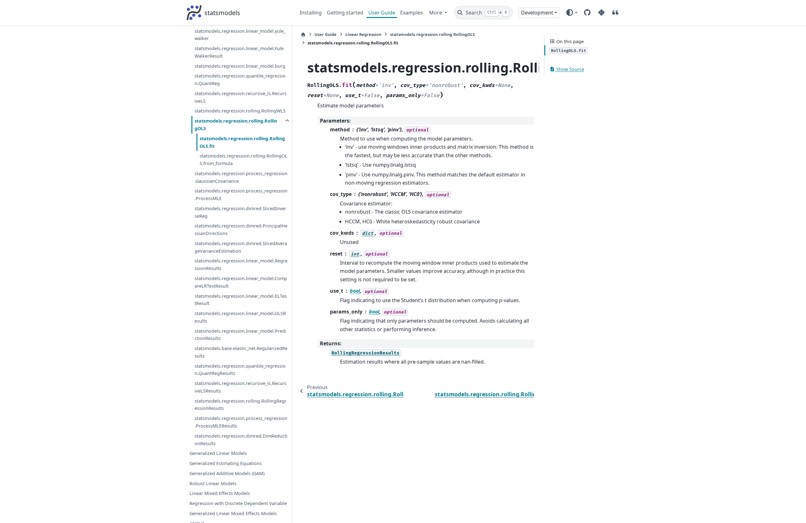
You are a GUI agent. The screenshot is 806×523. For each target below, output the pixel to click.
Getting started (345, 12)
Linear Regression (363, 34)
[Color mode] (571, 12)
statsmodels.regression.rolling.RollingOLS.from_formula (243, 159)
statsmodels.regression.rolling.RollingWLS (240, 111)
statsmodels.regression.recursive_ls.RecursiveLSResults (241, 387)
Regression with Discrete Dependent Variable (238, 503)
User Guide (381, 12)
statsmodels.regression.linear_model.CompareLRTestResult (241, 282)
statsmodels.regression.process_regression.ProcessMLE (241, 194)
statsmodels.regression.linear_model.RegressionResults (241, 264)
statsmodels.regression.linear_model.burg (240, 66)
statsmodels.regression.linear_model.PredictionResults (240, 335)
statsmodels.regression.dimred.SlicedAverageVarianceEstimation (241, 247)
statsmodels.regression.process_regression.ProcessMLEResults (241, 422)
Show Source (569, 69)
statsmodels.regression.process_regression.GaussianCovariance (241, 177)
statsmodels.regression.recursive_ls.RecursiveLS (241, 97)
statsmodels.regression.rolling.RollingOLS (236, 124)
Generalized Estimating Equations (226, 463)
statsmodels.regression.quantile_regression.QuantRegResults (240, 369)
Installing (311, 12)
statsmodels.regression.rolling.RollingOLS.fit (242, 142)
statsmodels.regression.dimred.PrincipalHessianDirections (241, 229)
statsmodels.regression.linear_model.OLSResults (240, 317)
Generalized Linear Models (218, 453)
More (436, 12)
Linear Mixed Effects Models (220, 493)
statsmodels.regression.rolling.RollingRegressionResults (241, 404)
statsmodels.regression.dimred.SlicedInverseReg (240, 212)
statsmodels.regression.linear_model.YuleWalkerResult (239, 52)
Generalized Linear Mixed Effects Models (233, 513)
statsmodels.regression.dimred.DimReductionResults (241, 439)
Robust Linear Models (213, 483)
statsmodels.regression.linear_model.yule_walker (240, 35)
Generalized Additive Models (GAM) (227, 473)
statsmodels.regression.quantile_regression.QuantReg (240, 79)
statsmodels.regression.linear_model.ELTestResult (241, 300)
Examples (411, 12)
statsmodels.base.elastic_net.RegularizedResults (241, 352)
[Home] (303, 34)
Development (537, 12)
